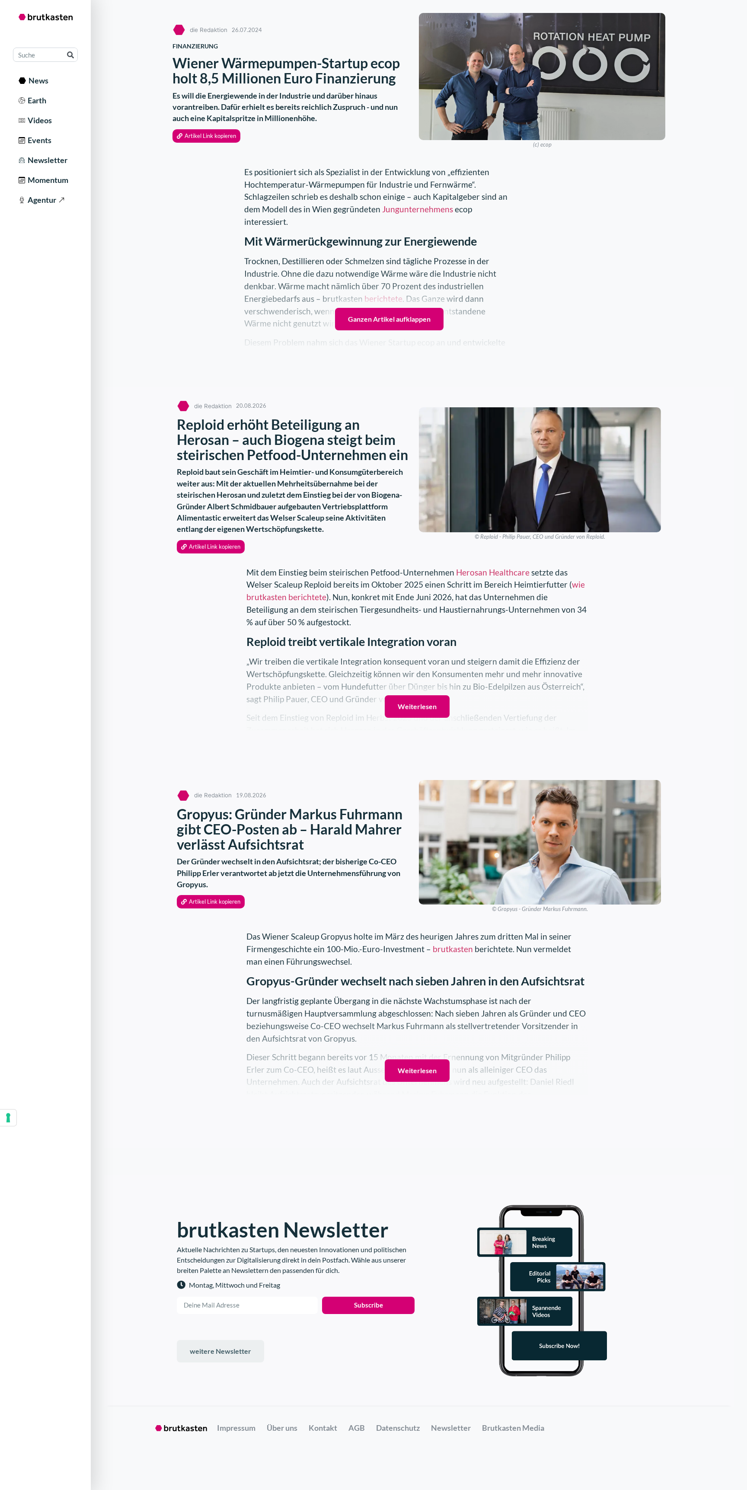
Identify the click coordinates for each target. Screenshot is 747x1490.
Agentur (40, 200)
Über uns (282, 1427)
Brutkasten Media (513, 1427)
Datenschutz (398, 1427)
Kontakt (323, 1427)
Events (38, 140)
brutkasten (453, 949)
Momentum (46, 180)
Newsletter (46, 160)
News (37, 80)
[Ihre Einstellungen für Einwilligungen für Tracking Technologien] (8, 1118)
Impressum (236, 1427)
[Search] (70, 54)
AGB (356, 1427)
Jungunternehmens (417, 209)
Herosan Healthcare (493, 572)
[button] (206, 136)
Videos (38, 120)
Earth (35, 100)
